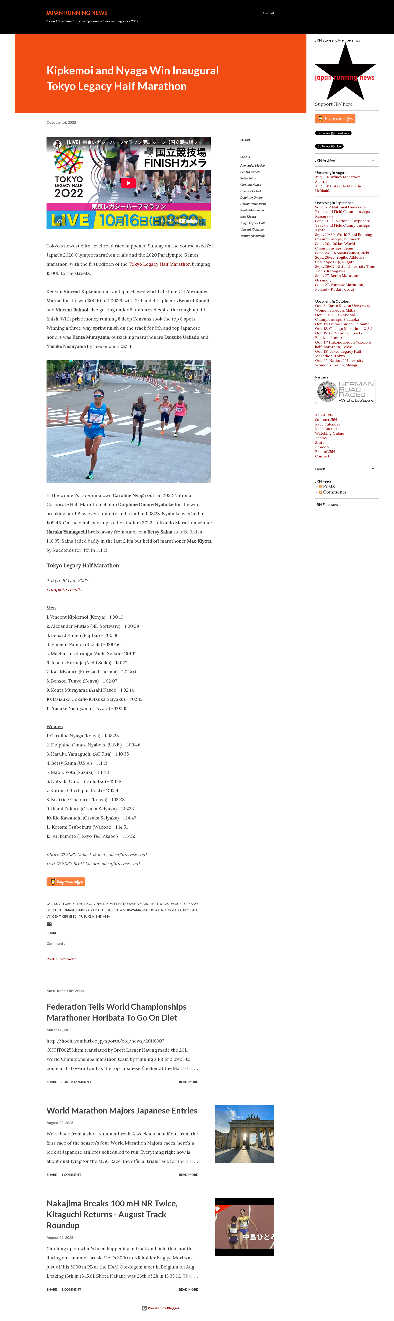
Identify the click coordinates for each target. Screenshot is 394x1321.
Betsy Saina (248, 178)
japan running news (76, 12)
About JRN (324, 415)
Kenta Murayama (252, 210)
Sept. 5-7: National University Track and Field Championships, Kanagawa (343, 211)
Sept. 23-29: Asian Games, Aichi (342, 252)
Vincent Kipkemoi (252, 229)
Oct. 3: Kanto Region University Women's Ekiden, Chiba (342, 308)
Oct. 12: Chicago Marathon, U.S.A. (344, 328)
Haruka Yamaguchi (253, 204)
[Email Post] (49, 926)
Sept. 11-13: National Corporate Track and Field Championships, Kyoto (343, 225)
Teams (321, 438)
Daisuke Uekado (251, 191)
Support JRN (326, 419)
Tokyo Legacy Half (252, 223)
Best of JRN (325, 451)
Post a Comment (61, 959)
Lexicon (322, 447)
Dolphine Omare (251, 197)
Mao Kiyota (248, 216)
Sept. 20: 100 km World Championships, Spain (335, 245)
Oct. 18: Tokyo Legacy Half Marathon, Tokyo (338, 353)
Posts (328, 486)
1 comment (71, 1175)
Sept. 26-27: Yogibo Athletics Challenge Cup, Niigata (340, 259)
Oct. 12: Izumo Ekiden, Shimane (342, 324)
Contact (322, 456)
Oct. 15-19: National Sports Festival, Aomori (338, 335)
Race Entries (326, 428)
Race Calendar (327, 424)
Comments (334, 492)
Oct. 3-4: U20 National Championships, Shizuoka (337, 317)
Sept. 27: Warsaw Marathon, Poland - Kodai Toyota (339, 287)
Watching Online (329, 433)
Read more (188, 1082)
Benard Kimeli (250, 172)
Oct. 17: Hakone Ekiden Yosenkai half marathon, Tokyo (343, 344)
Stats (319, 442)
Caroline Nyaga (250, 184)
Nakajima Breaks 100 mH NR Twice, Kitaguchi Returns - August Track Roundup (112, 1214)
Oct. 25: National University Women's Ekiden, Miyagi (339, 362)
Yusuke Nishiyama (252, 236)
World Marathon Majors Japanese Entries (122, 1110)
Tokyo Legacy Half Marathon (160, 264)
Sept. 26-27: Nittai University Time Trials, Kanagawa (345, 268)
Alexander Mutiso (252, 165)
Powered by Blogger (163, 1308)
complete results (64, 589)
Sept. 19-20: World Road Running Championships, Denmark (343, 236)
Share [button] (245, 140)
